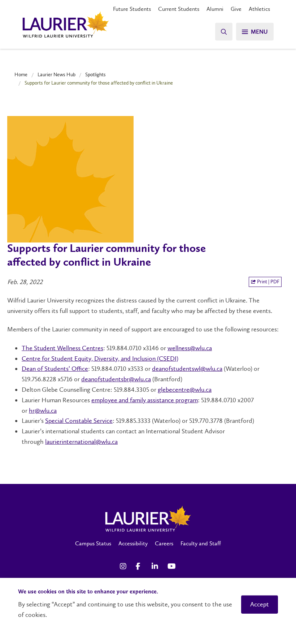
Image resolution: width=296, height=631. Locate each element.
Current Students (178, 8)
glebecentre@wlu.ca (185, 390)
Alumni (214, 8)
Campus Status (93, 543)
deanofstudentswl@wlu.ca (187, 369)
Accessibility (133, 543)
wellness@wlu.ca (189, 348)
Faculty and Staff (200, 543)
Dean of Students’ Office (55, 369)
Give (236, 8)
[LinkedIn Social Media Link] (156, 566)
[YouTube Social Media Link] (171, 566)
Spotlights (95, 74)
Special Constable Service (79, 421)
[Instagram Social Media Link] (124, 566)
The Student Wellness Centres (62, 348)
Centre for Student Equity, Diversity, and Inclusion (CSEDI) (100, 358)
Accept (259, 604)
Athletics (259, 8)
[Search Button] (223, 31)
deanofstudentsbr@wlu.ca (116, 379)
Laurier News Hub (56, 74)
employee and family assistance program (144, 400)
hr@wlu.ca (43, 411)
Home (20, 74)
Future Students (132, 8)
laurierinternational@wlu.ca (81, 442)
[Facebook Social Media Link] (140, 566)
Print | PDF (267, 282)
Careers (164, 543)
